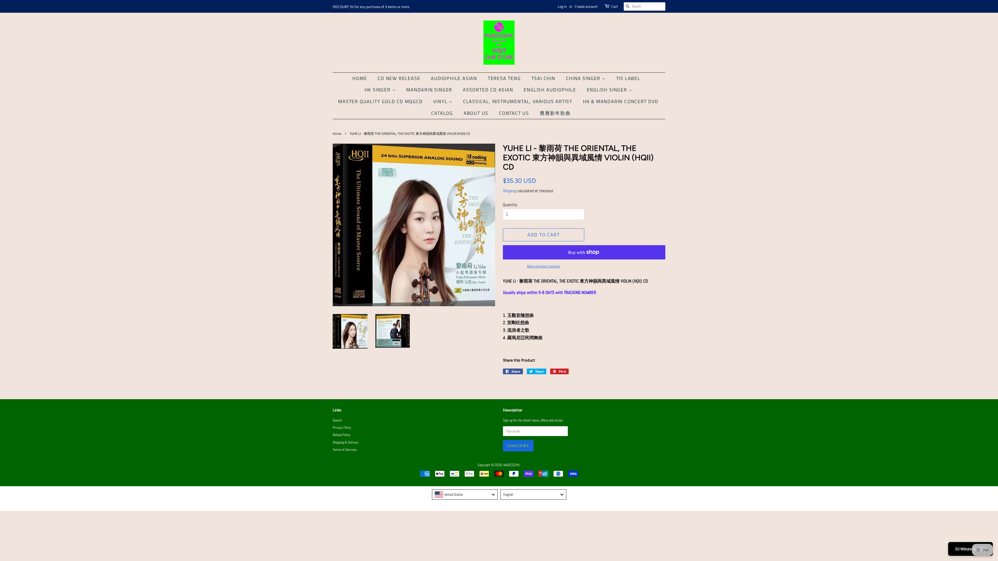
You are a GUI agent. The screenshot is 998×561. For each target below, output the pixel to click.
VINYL (441, 101)
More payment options (543, 266)
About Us (476, 113)
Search (337, 420)
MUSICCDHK (511, 465)
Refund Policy (342, 434)
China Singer (584, 78)
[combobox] (465, 494)
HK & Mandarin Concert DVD (621, 101)
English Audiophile (550, 89)
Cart (614, 6)
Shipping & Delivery (346, 442)
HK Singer (378, 89)
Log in (562, 6)
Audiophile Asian (454, 78)
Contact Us (514, 113)
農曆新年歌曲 (555, 113)
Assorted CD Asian (488, 89)
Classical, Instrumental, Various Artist (517, 101)
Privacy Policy (342, 427)
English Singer (608, 89)
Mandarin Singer (429, 89)
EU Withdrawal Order (970, 548)
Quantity (510, 205)
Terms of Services (345, 449)
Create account (586, 6)
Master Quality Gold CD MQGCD (380, 101)
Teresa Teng (504, 78)
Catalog (442, 113)
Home (359, 78)
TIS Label (628, 78)
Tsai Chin (543, 78)
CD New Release (399, 78)
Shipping (509, 190)
